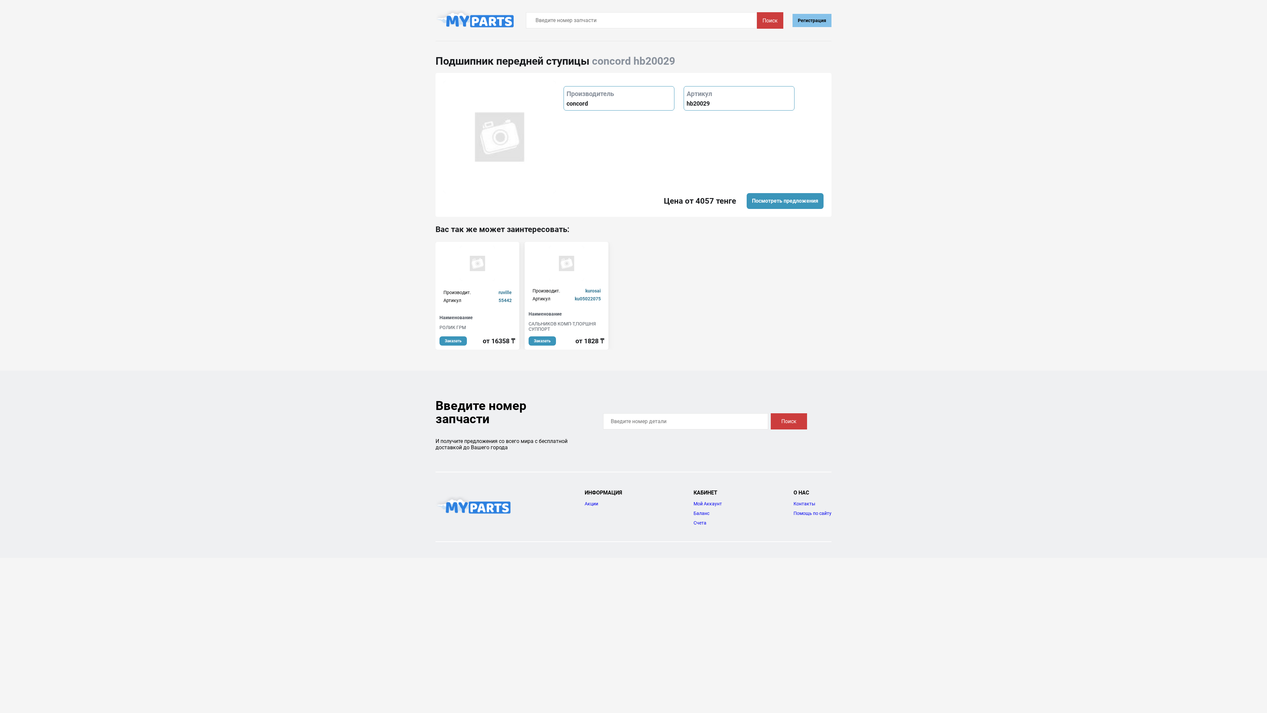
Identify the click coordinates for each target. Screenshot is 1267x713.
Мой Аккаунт (708, 503)
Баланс (701, 513)
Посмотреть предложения (785, 201)
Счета (700, 523)
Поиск (770, 20)
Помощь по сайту (812, 513)
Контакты (804, 503)
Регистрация (812, 20)
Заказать (453, 341)
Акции (591, 503)
